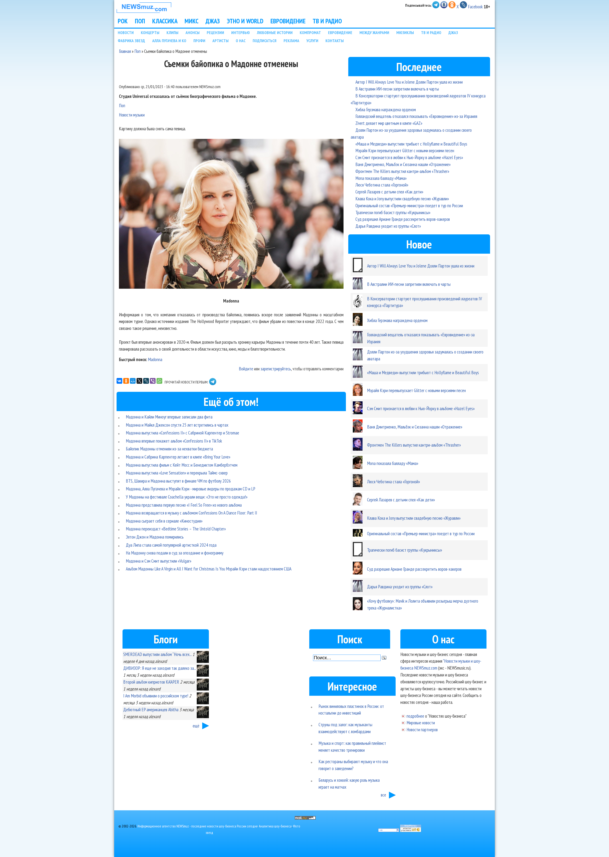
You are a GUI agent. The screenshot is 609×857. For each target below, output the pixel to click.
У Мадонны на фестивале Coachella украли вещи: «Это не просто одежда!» (186, 497)
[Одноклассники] (126, 381)
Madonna (155, 359)
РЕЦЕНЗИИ (215, 32)
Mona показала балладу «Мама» (381, 178)
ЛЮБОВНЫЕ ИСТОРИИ (275, 32)
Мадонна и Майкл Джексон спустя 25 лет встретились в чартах (177, 425)
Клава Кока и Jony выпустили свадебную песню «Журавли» (402, 199)
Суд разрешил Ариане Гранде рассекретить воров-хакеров (402, 219)
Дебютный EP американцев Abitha (150, 709)
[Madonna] (231, 215)
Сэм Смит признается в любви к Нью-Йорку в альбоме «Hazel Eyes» (409, 157)
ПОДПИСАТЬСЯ (264, 40)
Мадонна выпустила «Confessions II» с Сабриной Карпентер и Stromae (182, 433)
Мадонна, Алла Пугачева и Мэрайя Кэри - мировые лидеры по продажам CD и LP (190, 489)
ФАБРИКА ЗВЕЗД (131, 40)
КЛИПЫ (172, 32)
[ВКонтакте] (119, 381)
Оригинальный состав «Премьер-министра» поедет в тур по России (409, 205)
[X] (139, 381)
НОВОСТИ (126, 32)
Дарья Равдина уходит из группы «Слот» (388, 226)
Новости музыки (132, 115)
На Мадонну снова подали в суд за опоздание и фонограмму (174, 553)
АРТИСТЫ (220, 40)
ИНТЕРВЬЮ (240, 32)
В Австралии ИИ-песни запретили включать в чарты (397, 89)
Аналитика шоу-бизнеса (275, 826)
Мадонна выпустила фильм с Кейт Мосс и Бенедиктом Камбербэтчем (181, 465)
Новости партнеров (422, 729)
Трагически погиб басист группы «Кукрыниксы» (392, 212)
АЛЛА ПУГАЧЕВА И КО (169, 40)
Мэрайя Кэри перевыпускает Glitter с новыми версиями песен (404, 150)
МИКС (191, 21)
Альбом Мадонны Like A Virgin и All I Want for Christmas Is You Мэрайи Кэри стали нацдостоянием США (208, 569)
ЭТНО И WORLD (245, 21)
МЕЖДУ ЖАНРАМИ (374, 32)
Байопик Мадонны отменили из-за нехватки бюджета (169, 449)
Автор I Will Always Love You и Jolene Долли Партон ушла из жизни (409, 82)
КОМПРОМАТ (310, 32)
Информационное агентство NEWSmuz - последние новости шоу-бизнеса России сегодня (198, 826)
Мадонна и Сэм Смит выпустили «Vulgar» (158, 561)
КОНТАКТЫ (334, 40)
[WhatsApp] (159, 381)
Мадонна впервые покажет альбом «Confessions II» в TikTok (174, 441)
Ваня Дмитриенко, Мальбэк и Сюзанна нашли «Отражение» (403, 164)
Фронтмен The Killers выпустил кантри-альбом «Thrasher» (402, 171)
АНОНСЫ (193, 32)
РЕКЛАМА (291, 40)
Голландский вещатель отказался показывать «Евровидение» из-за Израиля (416, 116)
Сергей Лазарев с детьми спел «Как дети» (389, 192)
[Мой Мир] (133, 381)
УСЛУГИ (312, 40)
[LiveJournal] (146, 381)
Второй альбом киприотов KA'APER (151, 682)
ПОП (140, 21)
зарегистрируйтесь (275, 369)
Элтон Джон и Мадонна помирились (155, 537)
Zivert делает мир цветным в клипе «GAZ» (388, 123)
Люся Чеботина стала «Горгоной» (381, 185)
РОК (123, 21)
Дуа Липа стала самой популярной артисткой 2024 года (171, 545)
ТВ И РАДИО (327, 21)
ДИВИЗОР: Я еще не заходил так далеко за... (159, 668)
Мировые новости (421, 723)
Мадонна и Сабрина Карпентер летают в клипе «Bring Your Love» (178, 457)
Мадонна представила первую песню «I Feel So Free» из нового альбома (184, 505)
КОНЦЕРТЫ (150, 32)
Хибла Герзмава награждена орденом (385, 109)
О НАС (241, 40)
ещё (196, 726)
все (383, 795)
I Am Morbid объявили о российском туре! (155, 696)
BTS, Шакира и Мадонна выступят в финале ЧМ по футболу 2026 (178, 481)
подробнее (415, 716)
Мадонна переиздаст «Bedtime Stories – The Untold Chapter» (176, 529)
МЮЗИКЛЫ (405, 32)
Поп (137, 51)
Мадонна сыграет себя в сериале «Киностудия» (164, 521)
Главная (125, 51)
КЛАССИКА (164, 21)
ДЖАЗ (213, 21)
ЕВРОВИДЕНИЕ (287, 21)
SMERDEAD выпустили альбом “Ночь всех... (157, 654)
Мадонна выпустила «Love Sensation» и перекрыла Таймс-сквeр (177, 473)
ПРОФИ (199, 40)
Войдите (246, 369)
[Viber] (153, 381)
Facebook (475, 7)
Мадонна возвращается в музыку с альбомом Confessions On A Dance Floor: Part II (191, 513)
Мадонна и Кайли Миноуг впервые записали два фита (169, 417)
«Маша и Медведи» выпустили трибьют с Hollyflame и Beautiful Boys (411, 144)
